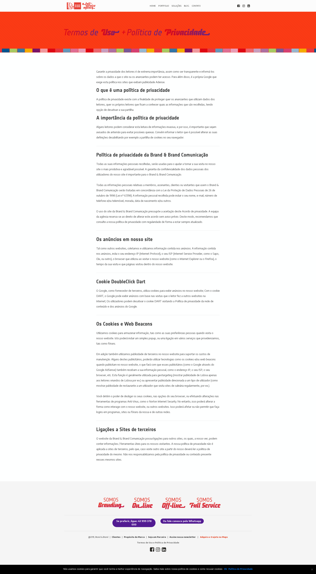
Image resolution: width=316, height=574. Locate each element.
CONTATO (196, 6)
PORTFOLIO (163, 6)
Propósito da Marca (134, 537)
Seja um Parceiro (157, 537)
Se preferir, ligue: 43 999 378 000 (134, 523)
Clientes (116, 537)
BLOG (186, 6)
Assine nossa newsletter (183, 537)
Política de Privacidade (240, 569)
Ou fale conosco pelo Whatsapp (182, 521)
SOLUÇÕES (176, 6)
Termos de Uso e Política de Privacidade (158, 542)
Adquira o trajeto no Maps (214, 537)
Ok (225, 569)
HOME (153, 6)
